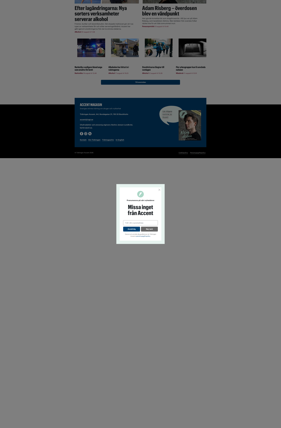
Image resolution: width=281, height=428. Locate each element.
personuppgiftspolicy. (143, 236)
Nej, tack (149, 229)
